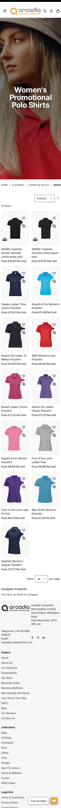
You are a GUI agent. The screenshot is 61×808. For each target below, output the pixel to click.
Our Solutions (9, 667)
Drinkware (7, 742)
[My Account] (51, 11)
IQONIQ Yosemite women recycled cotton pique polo (12, 253)
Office (4, 752)
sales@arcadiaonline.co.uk (16, 642)
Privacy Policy (9, 802)
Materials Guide (10, 682)
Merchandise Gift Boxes (15, 693)
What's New (8, 783)
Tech (4, 757)
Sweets (5, 762)
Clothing (18, 185)
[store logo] (25, 11)
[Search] (45, 11)
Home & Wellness (11, 772)
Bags (4, 732)
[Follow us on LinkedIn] (43, 638)
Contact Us (8, 718)
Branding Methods (12, 688)
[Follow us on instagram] (38, 638)
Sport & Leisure (10, 767)
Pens (4, 747)
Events (5, 778)
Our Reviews (8, 713)
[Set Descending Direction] (58, 198)
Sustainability (9, 672)
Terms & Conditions (12, 797)
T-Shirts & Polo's (38, 185)
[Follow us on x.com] (32, 638)
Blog (4, 708)
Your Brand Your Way (13, 698)
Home (4, 185)
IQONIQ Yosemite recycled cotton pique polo (45, 253)
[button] (23, 218)
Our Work (6, 677)
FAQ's (4, 703)
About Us (6, 662)
